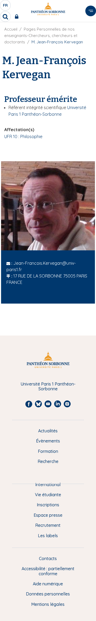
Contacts (48, 558)
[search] (5, 16)
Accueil (10, 29)
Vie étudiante (48, 494)
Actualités (48, 430)
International (48, 484)
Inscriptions (48, 504)
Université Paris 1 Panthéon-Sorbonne (48, 386)
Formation (48, 451)
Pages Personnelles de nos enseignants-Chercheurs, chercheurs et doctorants (40, 35)
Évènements (48, 440)
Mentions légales (48, 604)
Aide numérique (48, 583)
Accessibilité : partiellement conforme (48, 571)
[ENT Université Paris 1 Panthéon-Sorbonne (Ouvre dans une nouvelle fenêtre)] (18, 16)
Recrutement (48, 525)
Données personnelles (48, 593)
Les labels (48, 535)
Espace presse (48, 515)
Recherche (48, 461)
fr (5, 7)
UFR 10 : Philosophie (23, 136)
